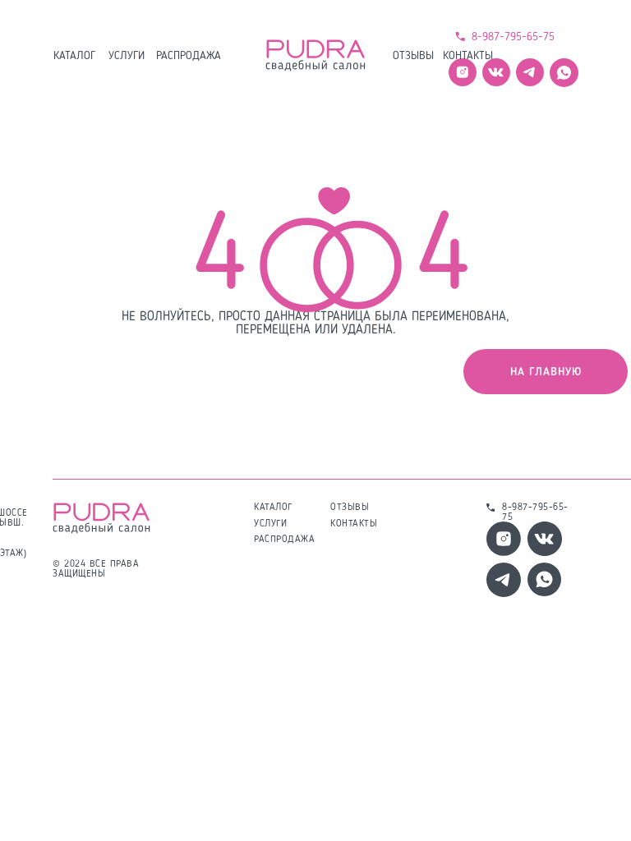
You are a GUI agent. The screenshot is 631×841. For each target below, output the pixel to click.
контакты (468, 56)
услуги (126, 56)
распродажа (188, 56)
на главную (546, 372)
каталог (74, 56)
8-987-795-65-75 (513, 37)
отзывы (413, 56)
